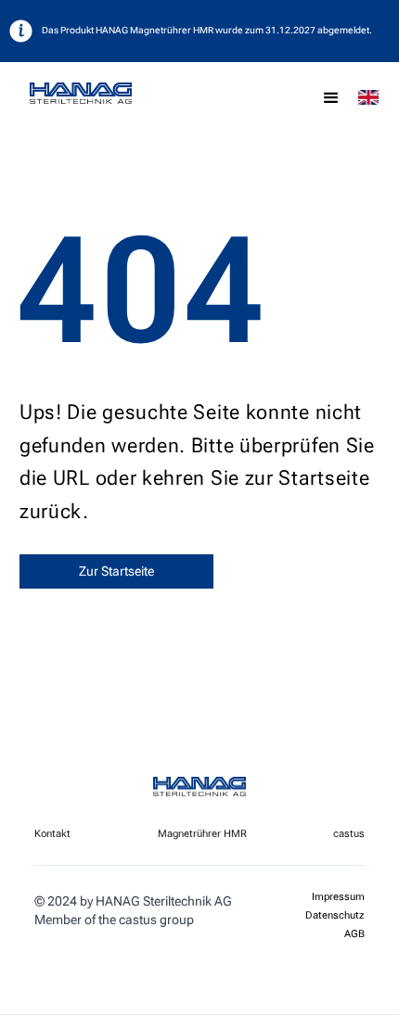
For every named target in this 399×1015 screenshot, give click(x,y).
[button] (331, 98)
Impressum (338, 897)
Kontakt (52, 834)
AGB (354, 934)
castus (349, 834)
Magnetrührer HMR (202, 834)
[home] (117, 93)
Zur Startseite (116, 571)
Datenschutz (335, 915)
